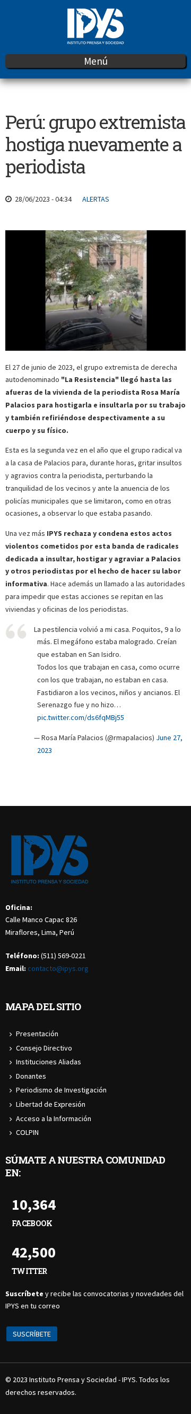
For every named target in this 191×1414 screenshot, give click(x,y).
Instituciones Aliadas (48, 1061)
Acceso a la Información (53, 1118)
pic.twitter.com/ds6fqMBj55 (80, 717)
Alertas (95, 199)
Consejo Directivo (44, 1048)
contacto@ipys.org (58, 968)
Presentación (37, 1033)
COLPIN (27, 1132)
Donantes (31, 1076)
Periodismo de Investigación (61, 1090)
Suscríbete (32, 1334)
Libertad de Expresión (50, 1104)
